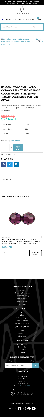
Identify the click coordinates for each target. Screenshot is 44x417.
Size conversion (22, 320)
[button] (40, 27)
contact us (22, 372)
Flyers (22, 312)
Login (22, 330)
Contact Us (22, 304)
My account (19, 19)
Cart (40, 18)
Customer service (22, 286)
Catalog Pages (22, 318)
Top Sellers (22, 350)
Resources (22, 309)
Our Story (22, 290)
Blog (22, 315)
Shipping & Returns (22, 293)
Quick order (22, 344)
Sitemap (22, 352)
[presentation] (41, 236)
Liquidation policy (22, 296)
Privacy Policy (22, 298)
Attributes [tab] (7, 179)
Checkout (22, 336)
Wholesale (30, 19)
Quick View (22, 234)
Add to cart (18, 147)
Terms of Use (22, 301)
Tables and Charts (22, 323)
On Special (22, 347)
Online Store (22, 327)
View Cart (22, 333)
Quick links (22, 341)
